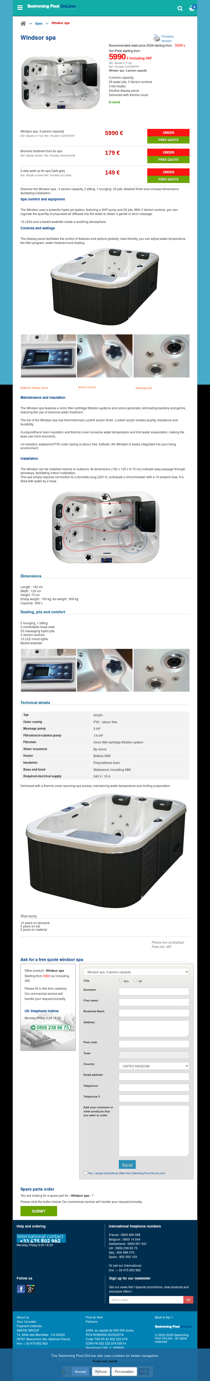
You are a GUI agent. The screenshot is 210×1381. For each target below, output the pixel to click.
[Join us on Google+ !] (30, 1289)
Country (88, 1064)
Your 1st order (26, 1321)
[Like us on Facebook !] (21, 1289)
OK (188, 1299)
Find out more (105, 1361)
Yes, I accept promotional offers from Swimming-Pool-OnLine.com (126, 1173)
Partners (92, 1321)
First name (91, 1000)
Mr (140, 981)
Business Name (93, 1011)
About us (23, 1317)
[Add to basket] (168, 132)
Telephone (90, 1086)
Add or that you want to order (98, 1111)
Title (86, 981)
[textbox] (154, 1044)
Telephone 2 (91, 1096)
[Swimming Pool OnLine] (23, 24)
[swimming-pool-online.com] (52, 7)
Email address (93, 1075)
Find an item (94, 1317)
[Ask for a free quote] (168, 140)
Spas (39, 23)
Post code (90, 1042)
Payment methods (29, 1326)
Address (89, 1022)
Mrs (126, 981)
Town (87, 1053)
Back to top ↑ (164, 1317)
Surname (89, 989)
